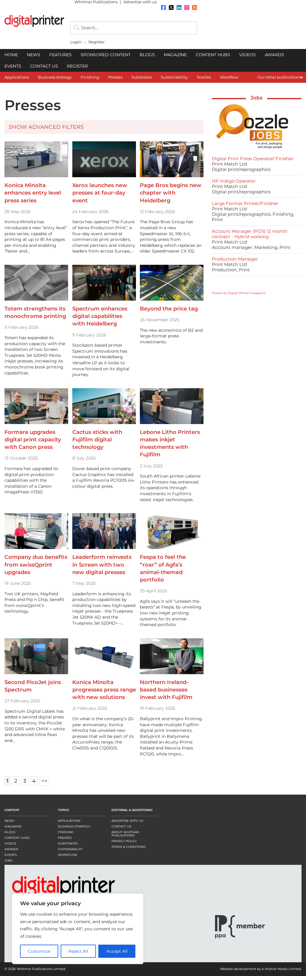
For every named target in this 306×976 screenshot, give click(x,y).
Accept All (113, 951)
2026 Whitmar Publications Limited (36, 969)
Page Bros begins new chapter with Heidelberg (170, 193)
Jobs (256, 98)
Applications (69, 821)
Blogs (9, 832)
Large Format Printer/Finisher (245, 203)
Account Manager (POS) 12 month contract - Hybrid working (249, 233)
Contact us (121, 826)
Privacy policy (124, 841)
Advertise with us (127, 821)
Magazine (13, 826)
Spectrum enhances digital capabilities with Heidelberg (99, 316)
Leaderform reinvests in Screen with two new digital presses (101, 564)
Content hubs (16, 838)
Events (10, 855)
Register (96, 42)
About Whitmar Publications (125, 833)
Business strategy (74, 826)
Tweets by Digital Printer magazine (239, 293)
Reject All (76, 951)
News (9, 821)
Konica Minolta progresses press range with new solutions (104, 689)
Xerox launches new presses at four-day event (99, 193)
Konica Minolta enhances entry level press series (32, 193)
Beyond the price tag (169, 308)
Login (76, 42)
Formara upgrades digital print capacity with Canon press (32, 439)
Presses (65, 838)
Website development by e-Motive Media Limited (260, 969)
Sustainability (70, 849)
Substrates (68, 843)
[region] (77, 929)
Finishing (66, 832)
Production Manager (235, 259)
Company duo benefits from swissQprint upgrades (35, 564)
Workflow (67, 855)
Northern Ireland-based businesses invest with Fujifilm (166, 689)
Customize (38, 951)
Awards (11, 849)
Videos (10, 843)
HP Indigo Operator (233, 181)
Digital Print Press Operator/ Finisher (252, 158)
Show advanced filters (46, 127)
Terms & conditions (128, 847)
